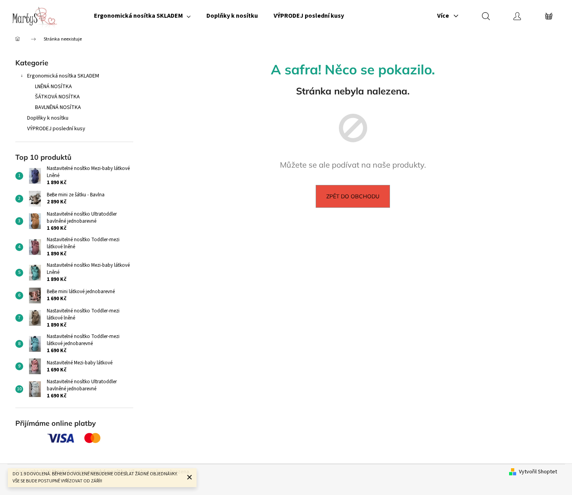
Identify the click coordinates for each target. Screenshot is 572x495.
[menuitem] (142, 15)
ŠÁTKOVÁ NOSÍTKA (57, 97)
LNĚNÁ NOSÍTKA (53, 87)
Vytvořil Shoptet (538, 472)
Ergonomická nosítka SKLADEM (63, 76)
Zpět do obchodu (352, 196)
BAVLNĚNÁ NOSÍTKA (58, 107)
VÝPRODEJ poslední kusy (56, 129)
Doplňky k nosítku (47, 118)
